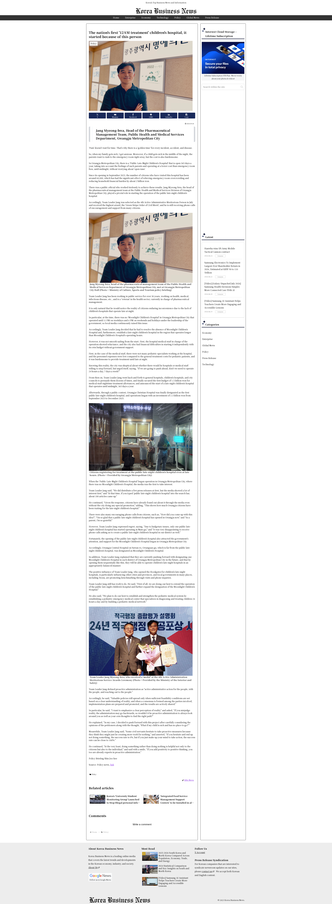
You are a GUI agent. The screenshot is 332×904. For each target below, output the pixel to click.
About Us (93, 867)
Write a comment (142, 824)
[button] (186, 115)
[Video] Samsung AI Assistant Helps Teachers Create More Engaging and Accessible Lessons (222, 304)
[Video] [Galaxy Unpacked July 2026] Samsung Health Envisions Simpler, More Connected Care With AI (222, 287)
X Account (200, 852)
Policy (94, 774)
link (112, 764)
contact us (207, 871)
